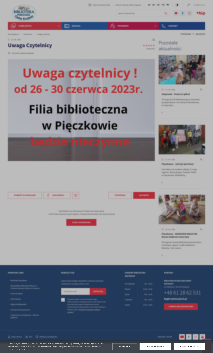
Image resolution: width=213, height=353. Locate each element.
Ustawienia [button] (124, 346)
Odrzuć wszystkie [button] (155, 346)
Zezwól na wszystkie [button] (189, 346)
